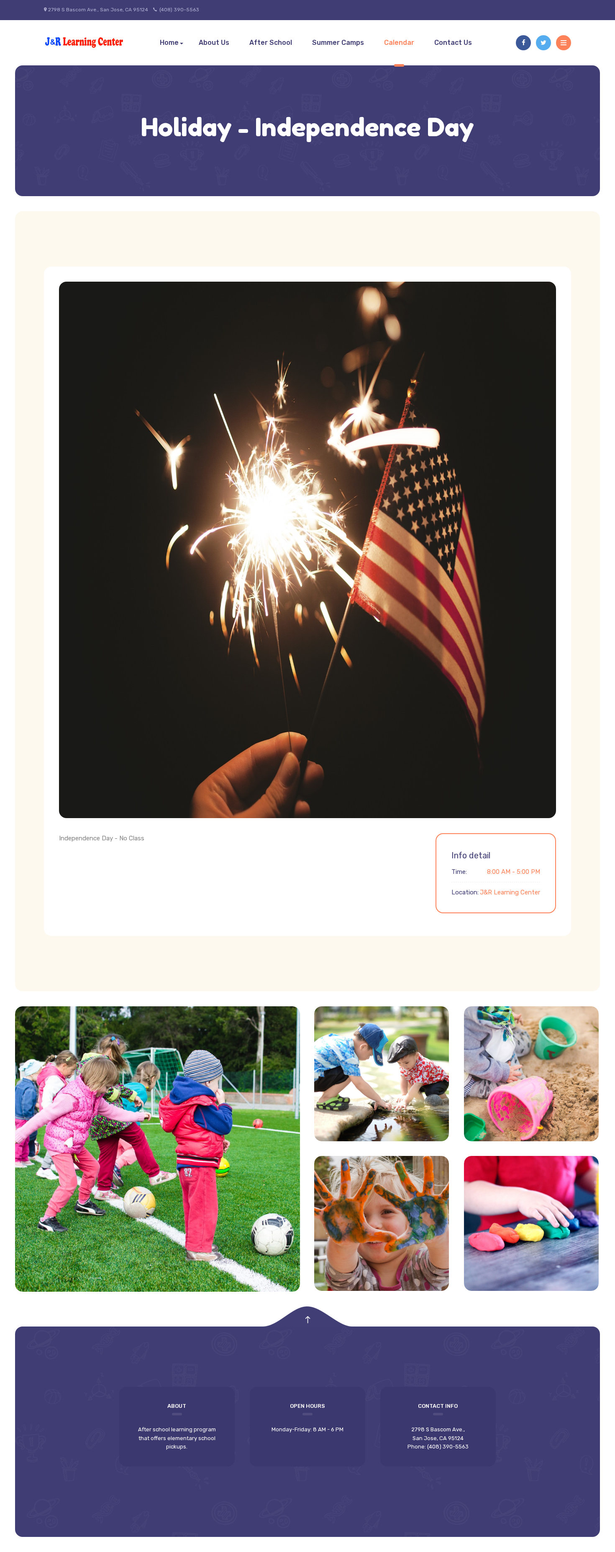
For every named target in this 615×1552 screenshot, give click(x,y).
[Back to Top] (307, 1320)
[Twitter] (543, 42)
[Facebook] (523, 42)
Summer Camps (338, 43)
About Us (214, 43)
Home (169, 43)
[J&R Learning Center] (85, 42)
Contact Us (453, 43)
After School (270, 43)
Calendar (399, 43)
